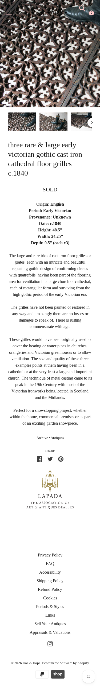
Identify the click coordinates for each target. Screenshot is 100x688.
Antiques (57, 438)
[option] (22, 122)
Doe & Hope (32, 663)
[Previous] (8, 123)
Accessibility (50, 572)
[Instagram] (50, 643)
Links (50, 615)
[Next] (92, 123)
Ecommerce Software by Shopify (65, 663)
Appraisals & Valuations (50, 632)
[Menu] (9, 13)
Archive (42, 438)
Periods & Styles (50, 606)
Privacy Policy (50, 555)
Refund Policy (50, 589)
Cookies (50, 598)
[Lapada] (50, 489)
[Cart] (91, 12)
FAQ (50, 563)
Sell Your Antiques (50, 623)
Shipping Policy (50, 580)
